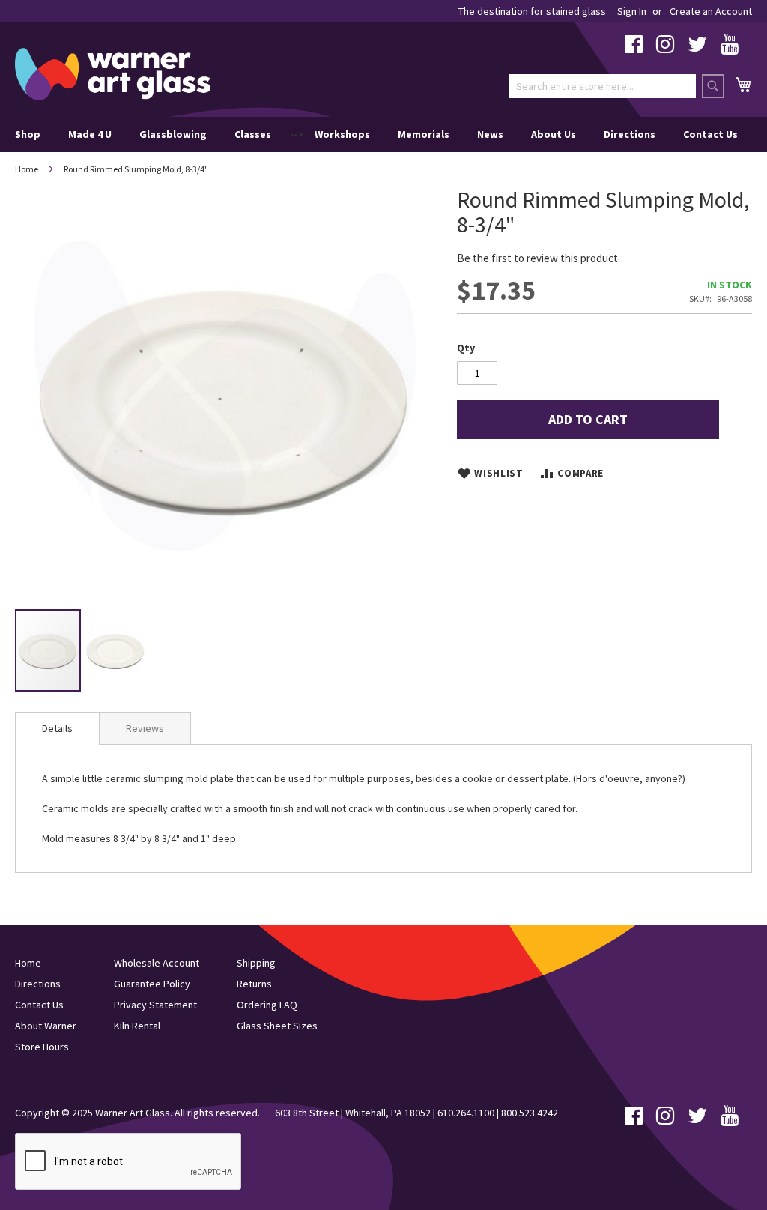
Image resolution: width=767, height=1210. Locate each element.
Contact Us (710, 134)
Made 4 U (90, 134)
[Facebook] (634, 48)
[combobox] (602, 86)
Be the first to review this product (537, 258)
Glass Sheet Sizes (277, 1025)
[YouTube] (730, 48)
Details (57, 728)
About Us (553, 134)
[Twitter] (697, 48)
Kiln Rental (137, 1025)
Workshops (342, 134)
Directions (629, 134)
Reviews (145, 728)
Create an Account (711, 11)
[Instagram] (665, 48)
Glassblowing (173, 134)
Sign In (631, 11)
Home (26, 169)
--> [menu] (376, 134)
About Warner (45, 1025)
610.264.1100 (465, 1112)
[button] (115, 650)
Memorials (423, 134)
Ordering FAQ (267, 1004)
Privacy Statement (155, 1004)
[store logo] (112, 74)
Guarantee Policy (152, 983)
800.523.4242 (529, 1112)
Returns (254, 983)
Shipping (256, 962)
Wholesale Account (156, 962)
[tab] (57, 728)
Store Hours (42, 1046)
